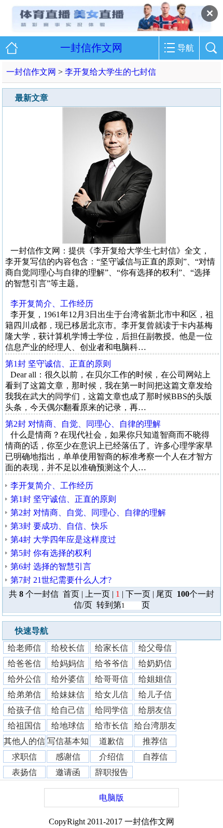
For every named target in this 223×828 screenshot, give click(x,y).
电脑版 (111, 797)
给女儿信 (111, 694)
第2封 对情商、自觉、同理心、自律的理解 (83, 423)
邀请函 (67, 771)
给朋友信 (155, 709)
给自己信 (68, 709)
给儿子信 (155, 694)
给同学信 (111, 709)
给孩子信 (24, 709)
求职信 (24, 756)
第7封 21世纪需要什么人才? (61, 580)
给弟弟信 (24, 694)
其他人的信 (24, 740)
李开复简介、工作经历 (51, 303)
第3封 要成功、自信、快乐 (59, 526)
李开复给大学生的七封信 (110, 71)
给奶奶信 (155, 662)
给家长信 (111, 647)
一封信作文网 (91, 47)
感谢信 (67, 756)
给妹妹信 (68, 694)
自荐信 (155, 756)
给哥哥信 (111, 678)
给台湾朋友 (155, 725)
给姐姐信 (155, 678)
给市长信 (111, 725)
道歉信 (111, 740)
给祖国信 (24, 725)
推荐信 (155, 740)
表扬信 (24, 771)
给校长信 (68, 647)
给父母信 (155, 647)
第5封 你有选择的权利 (50, 553)
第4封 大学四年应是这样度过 (63, 539)
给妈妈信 (68, 662)
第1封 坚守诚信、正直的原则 (58, 363)
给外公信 (24, 678)
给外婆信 (68, 678)
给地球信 (68, 725)
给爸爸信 (24, 662)
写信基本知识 (68, 741)
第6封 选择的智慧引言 (50, 566)
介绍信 (111, 756)
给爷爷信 (111, 662)
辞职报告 (111, 771)
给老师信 (24, 647)
